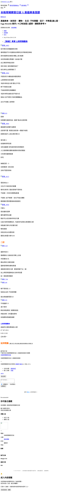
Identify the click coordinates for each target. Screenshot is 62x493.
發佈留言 (3, 386)
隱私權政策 (40, 470)
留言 (21, 364)
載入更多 (3, 376)
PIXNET (19, 470)
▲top (2, 373)
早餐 (12, 370)
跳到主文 (3, 17)
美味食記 (13, 368)
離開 (9, 489)
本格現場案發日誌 (6, 355)
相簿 (5, 30)
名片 (5, 34)
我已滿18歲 (4, 489)
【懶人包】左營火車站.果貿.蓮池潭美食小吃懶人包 (21, 343)
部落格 (6, 32)
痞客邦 (17, 364)
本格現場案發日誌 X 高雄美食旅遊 (20, 12)
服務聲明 (46, 470)
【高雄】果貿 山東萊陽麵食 (16, 41)
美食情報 (13, 27)
